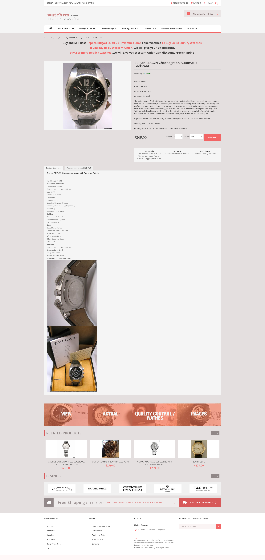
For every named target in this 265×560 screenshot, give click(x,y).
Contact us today (201, 502)
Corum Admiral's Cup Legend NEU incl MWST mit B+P (154, 463)
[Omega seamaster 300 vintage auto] (110, 449)
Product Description (53, 168)
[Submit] (218, 526)
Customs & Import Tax (101, 526)
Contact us (192, 28)
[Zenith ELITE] (198, 449)
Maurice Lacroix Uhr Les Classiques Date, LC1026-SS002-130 (66, 463)
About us (50, 526)
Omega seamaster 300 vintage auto (110, 461)
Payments (51, 530)
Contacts (95, 544)
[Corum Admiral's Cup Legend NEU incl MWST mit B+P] (154, 449)
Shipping (50, 535)
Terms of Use (97, 530)
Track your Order (99, 535)
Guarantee (51, 539)
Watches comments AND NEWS (79, 168)
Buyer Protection (54, 544)
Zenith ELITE (199, 461)
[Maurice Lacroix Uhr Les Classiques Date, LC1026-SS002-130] (66, 449)
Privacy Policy (97, 539)
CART (210, 3)
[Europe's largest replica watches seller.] (63, 16)
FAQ (48, 548)
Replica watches (180, 3)
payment (197, 3)
